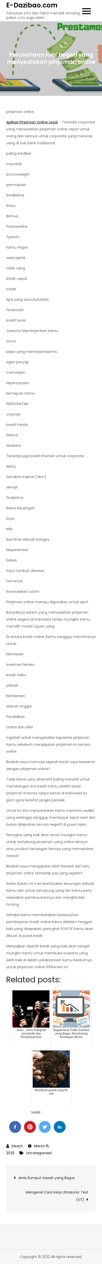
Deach (17, 1146)
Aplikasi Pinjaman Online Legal (32, 122)
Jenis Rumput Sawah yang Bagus (46, 1177)
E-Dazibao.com (31, 5)
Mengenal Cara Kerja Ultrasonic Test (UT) (57, 1196)
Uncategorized (38, 1153)
